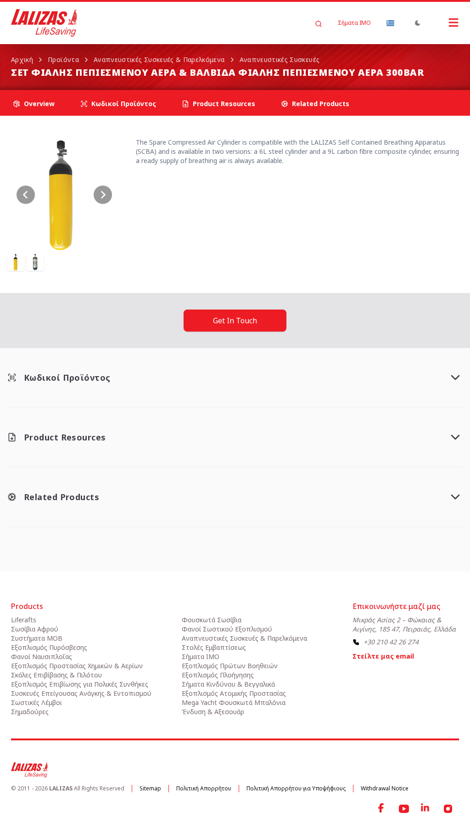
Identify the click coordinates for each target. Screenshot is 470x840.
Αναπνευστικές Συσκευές (280, 59)
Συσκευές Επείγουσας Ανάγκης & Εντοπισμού (81, 693)
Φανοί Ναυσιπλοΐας (41, 656)
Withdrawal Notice (384, 788)
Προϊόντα (63, 59)
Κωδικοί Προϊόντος (123, 103)
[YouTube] (404, 809)
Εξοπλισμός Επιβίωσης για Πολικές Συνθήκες (79, 684)
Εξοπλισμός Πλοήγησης (218, 675)
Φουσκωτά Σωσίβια (211, 619)
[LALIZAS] (44, 23)
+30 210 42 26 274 (391, 641)
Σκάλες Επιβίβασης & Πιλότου (56, 675)
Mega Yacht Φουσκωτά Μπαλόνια (233, 702)
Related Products (320, 103)
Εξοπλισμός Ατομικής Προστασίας (234, 693)
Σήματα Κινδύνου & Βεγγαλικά (228, 684)
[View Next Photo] (103, 195)
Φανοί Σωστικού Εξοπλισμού (227, 629)
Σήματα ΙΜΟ (354, 23)
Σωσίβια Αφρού (34, 629)
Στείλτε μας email (383, 656)
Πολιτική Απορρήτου (203, 788)
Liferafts (23, 619)
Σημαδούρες (30, 711)
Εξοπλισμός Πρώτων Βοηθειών (230, 665)
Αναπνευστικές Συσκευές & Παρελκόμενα (159, 59)
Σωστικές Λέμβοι (36, 702)
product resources (224, 103)
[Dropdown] (390, 23)
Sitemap (150, 788)
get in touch (235, 321)
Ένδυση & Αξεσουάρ (213, 711)
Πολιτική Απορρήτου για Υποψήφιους (296, 788)
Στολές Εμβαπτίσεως (214, 647)
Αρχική (22, 59)
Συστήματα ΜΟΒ (36, 638)
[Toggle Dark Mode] (417, 23)
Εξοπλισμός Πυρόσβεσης (49, 647)
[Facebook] (382, 809)
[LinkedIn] (426, 809)
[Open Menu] (444, 22)
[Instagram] (448, 809)
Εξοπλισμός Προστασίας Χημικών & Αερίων (77, 665)
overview (39, 103)
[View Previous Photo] (26, 195)
